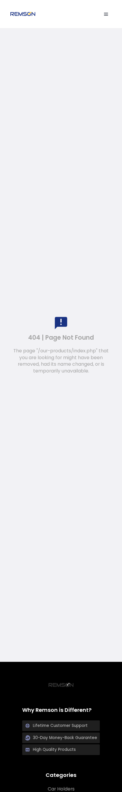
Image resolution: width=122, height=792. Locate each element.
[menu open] (106, 14)
